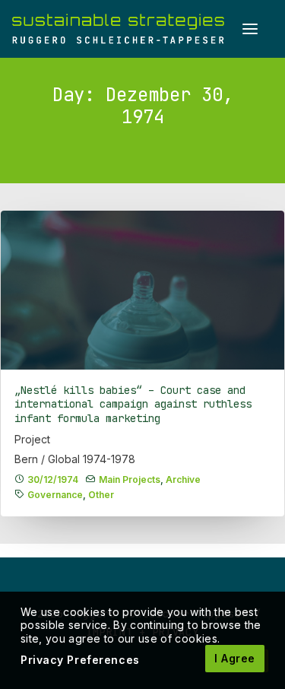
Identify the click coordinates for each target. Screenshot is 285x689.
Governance (55, 494)
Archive (183, 479)
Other (101, 494)
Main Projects (129, 479)
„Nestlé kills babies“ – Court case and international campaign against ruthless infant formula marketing (133, 404)
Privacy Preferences (80, 659)
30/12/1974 (52, 479)
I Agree (234, 658)
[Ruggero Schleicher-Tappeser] (118, 29)
